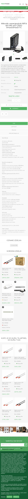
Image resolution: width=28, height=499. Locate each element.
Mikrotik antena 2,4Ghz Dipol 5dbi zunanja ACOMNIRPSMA (7, 320)
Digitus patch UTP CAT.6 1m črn (18, 411)
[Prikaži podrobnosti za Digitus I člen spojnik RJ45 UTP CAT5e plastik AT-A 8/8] (20, 350)
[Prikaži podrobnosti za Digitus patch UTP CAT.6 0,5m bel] (8, 403)
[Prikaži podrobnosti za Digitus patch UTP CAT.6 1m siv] (8, 350)
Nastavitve (3, 496)
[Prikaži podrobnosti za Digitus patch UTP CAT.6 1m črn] (20, 403)
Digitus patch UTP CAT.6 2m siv (6, 383)
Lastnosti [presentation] (14, 126)
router (13, 245)
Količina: (10, 100)
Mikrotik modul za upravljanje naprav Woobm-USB (6, 295)
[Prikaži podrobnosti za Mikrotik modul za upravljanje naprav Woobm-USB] (8, 286)
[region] (14, 475)
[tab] (14, 123)
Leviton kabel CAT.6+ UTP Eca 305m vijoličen (19, 269)
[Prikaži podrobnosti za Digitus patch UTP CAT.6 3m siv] (20, 375)
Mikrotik (16, 77)
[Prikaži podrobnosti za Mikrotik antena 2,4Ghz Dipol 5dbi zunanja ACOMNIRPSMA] (8, 312)
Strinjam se (16, 496)
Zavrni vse (9, 496)
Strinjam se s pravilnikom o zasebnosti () (12, 449)
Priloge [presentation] (14, 130)
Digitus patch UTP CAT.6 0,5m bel (6, 411)
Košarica (26, 4)
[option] (10, 58)
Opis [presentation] (14, 123)
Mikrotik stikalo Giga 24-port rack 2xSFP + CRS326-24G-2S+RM (19, 295)
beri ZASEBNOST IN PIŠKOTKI (12, 449)
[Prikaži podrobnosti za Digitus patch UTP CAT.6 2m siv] (8, 375)
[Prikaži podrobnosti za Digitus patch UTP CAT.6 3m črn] (8, 261)
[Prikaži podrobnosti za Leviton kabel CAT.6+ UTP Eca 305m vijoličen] (20, 261)
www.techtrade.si (15, 492)
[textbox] (12, 7)
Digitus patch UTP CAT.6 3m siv (18, 383)
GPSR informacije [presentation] (14, 133)
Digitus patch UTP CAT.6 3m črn (6, 269)
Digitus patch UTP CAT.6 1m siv (6, 358)
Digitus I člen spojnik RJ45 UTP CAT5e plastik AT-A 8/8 (20, 359)
